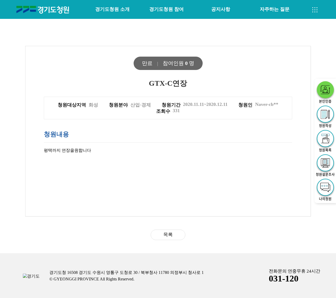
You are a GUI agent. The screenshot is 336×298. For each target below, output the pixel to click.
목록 (168, 234)
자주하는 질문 (275, 9)
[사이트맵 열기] (315, 10)
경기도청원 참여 (166, 9)
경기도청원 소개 (112, 9)
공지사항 (220, 9)
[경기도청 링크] (31, 276)
